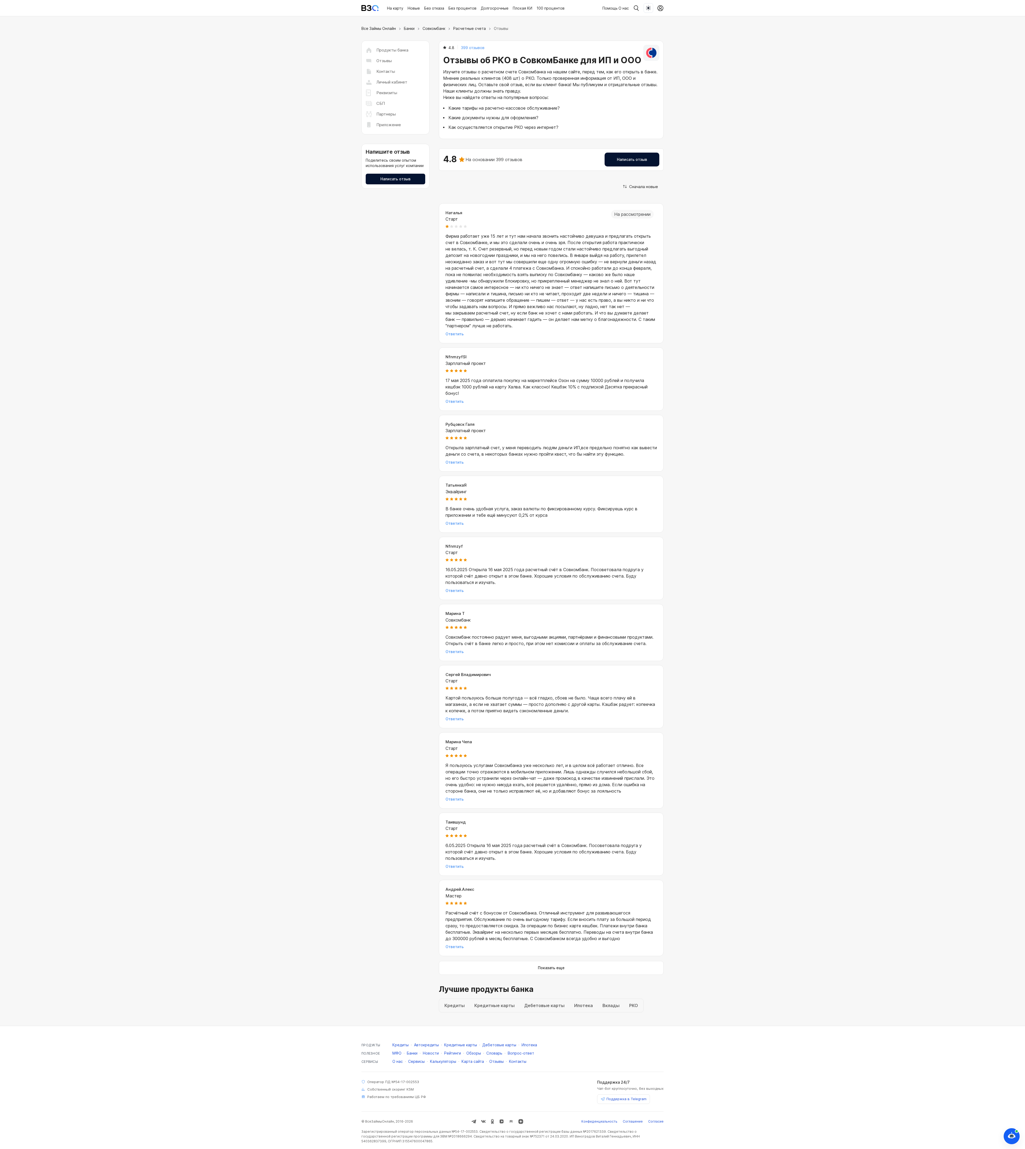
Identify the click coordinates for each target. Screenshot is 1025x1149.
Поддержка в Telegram (626, 1099)
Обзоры (473, 1053)
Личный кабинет (391, 82)
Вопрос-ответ (521, 1053)
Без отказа (434, 8)
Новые (414, 8)
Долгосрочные (494, 8)
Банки (409, 28)
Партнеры (386, 114)
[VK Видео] (501, 1121)
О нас (623, 8)
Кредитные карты (460, 1045)
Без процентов (462, 8)
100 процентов (551, 8)
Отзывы (384, 60)
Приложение (388, 124)
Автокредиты (426, 1045)
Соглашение (633, 1121)
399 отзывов (472, 47)
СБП (380, 103)
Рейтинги (452, 1053)
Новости (431, 1053)
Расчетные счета (469, 28)
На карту (395, 8)
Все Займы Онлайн (378, 28)
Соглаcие (656, 1121)
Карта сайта (473, 1061)
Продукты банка (392, 50)
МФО (396, 1053)
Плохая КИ (522, 8)
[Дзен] (520, 1121)
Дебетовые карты (499, 1045)
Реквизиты (386, 92)
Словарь (494, 1053)
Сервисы (416, 1061)
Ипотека (529, 1045)
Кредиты (400, 1045)
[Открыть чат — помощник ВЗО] (1012, 1136)
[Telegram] (473, 1121)
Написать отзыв (395, 179)
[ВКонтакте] (483, 1121)
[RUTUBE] (511, 1121)
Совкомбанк (434, 28)
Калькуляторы (443, 1061)
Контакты (385, 71)
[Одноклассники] (492, 1121)
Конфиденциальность (599, 1121)
